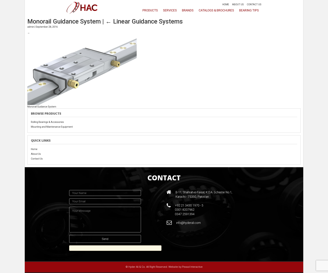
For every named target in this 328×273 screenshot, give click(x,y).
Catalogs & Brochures (216, 10)
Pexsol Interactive (192, 266)
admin (30, 26)
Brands (188, 10)
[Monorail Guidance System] (82, 69)
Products (150, 10)
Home (225, 4)
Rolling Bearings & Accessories (47, 122)
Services (170, 10)
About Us (238, 4)
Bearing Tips (249, 10)
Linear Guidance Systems (144, 21)
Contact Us (254, 4)
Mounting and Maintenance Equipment (52, 126)
